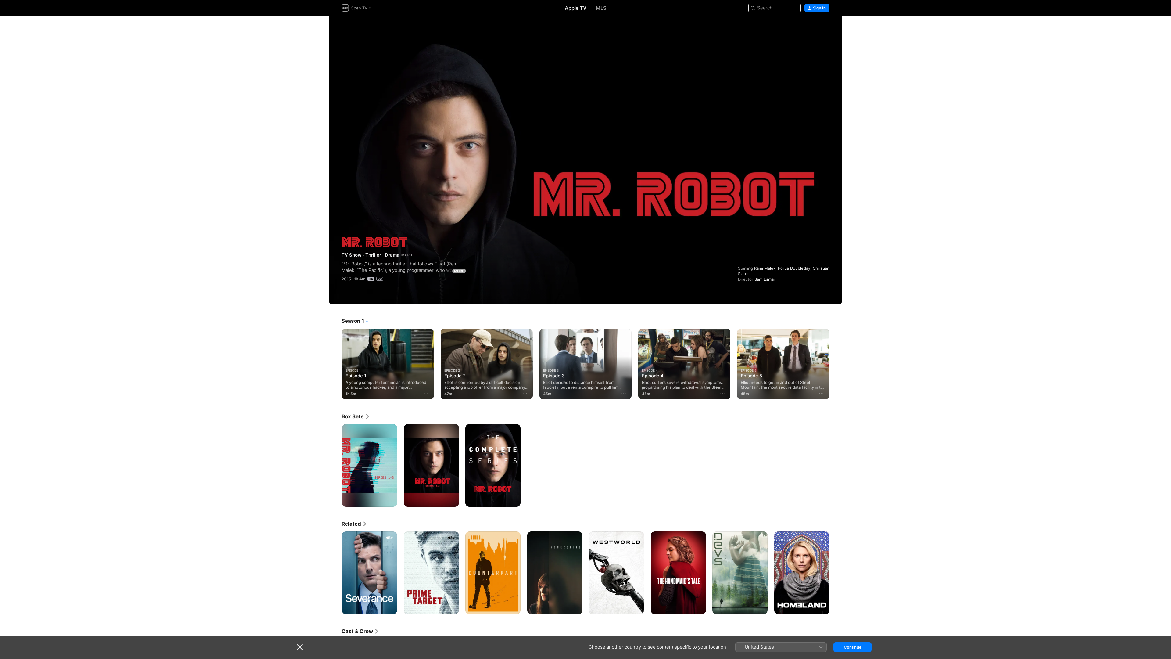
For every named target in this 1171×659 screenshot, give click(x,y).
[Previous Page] (335, 364)
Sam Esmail (764, 279)
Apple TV (576, 8)
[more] (426, 394)
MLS (601, 8)
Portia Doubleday (794, 268)
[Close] (300, 647)
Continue (852, 647)
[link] (356, 416)
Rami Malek (764, 268)
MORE (459, 271)
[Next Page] (835, 364)
